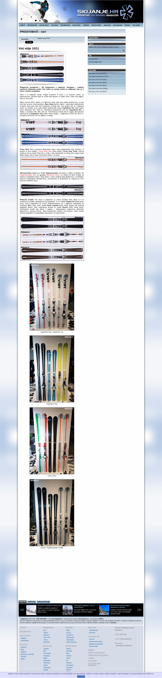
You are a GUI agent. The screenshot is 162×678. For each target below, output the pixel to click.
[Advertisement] (52, 575)
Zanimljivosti (93, 630)
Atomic (68, 649)
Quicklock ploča (52, 175)
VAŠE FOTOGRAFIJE (96, 653)
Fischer (68, 656)
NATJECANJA (44, 25)
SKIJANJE (54, 25)
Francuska (47, 653)
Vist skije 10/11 (93, 59)
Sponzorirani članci (95, 641)
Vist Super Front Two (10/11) (97, 73)
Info (45, 630)
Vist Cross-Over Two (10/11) (98, 79)
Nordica (69, 663)
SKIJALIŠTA (76, 25)
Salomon (69, 667)
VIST (43, 32)
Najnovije (22, 602)
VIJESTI (22, 25)
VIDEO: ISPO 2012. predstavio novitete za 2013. (104, 47)
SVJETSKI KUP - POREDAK (94, 664)
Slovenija (47, 663)
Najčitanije (31, 602)
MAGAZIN (107, 25)
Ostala (46, 670)
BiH (45, 651)
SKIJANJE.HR (117, 25)
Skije (68, 630)
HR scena (47, 637)
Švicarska (47, 667)
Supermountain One (28, 175)
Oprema (46, 635)
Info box (92, 639)
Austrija (46, 649)
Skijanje (23, 638)
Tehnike (23, 656)
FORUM (127, 25)
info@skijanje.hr (126, 639)
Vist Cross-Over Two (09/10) (98, 91)
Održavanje (70, 637)
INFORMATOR (32, 25)
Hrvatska (47, 656)
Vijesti (46, 633)
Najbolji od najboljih (96, 644)
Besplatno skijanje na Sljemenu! (49, 605)
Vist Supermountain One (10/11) (98, 76)
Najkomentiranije (43, 602)
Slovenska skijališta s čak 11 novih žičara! (84, 606)
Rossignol (69, 665)
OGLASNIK (136, 25)
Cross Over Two (45, 151)
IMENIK (91, 650)
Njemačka (47, 660)
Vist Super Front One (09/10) (98, 82)
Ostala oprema (71, 642)
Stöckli (68, 670)
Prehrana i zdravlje (27, 654)
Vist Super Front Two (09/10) (98, 85)
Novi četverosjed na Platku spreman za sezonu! (120, 606)
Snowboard (25, 640)
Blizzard (69, 651)
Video (46, 640)
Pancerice (69, 635)
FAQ (22, 649)
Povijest (23, 652)
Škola (23, 659)
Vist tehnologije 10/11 (95, 62)
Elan (67, 653)
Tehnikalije (70, 640)
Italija (45, 658)
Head (68, 658)
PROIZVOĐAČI (96, 25)
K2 (67, 660)
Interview (47, 642)
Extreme (23, 647)
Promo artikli (93, 646)
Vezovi (68, 633)
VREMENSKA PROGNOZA (98, 655)
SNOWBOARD (65, 25)
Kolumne (92, 633)
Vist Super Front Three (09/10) (98, 88)
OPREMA (86, 25)
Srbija (46, 665)
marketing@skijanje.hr (124, 645)
